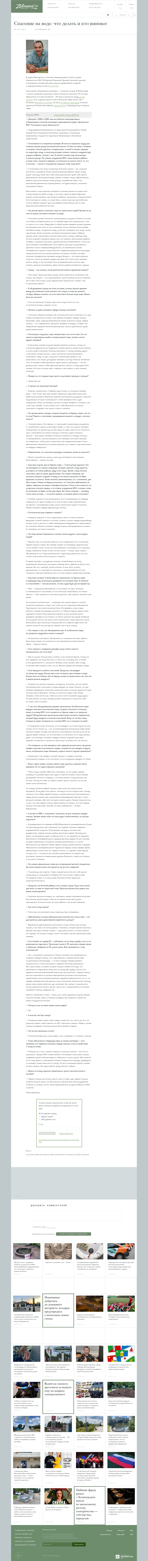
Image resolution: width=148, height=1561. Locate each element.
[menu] (74, 5)
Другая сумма (47, 1116)
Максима (38, 102)
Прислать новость (23, 1537)
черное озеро (48, 1154)
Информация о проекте (25, 1545)
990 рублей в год (48, 1119)
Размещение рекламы (24, 1530)
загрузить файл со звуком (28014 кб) (66, 115)
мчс (41, 1154)
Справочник (53, 7)
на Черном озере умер (69, 102)
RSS (131, 1534)
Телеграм (109, 1531)
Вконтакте (121, 1531)
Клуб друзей (94, 7)
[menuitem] (53, 4)
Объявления (74, 7)
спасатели (69, 1154)
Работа (71, 4)
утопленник (60, 1154)
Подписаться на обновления (44, 1234)
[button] (47, 1133)
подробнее (53, 86)
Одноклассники (105, 1534)
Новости (52, 4)
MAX (131, 1531)
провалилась (59, 105)
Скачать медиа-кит (23, 1534)
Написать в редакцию (25, 1541)
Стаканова (47, 102)
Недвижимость (96, 4)
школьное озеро (32, 1154)
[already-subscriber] (66, 1133)
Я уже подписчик (66, 1133)
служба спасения (81, 1154)
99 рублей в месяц (49, 1113)
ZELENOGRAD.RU (43, 29)
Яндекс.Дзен (121, 1534)
